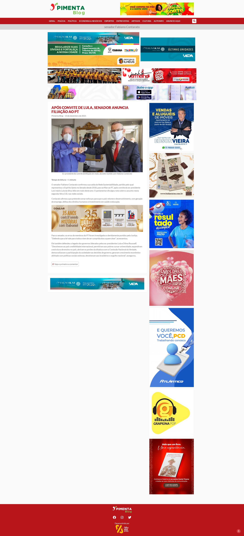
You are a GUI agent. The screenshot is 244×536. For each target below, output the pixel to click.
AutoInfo (159, 21)
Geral (52, 21)
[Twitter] (129, 517)
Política (72, 21)
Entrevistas (122, 21)
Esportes (109, 21)
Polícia (61, 21)
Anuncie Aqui (173, 21)
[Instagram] (122, 517)
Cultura (146, 21)
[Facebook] (114, 517)
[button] (194, 21)
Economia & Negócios (90, 21)
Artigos (136, 21)
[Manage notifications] (239, 531)
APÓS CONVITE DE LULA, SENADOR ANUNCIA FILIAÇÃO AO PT (89, 109)
